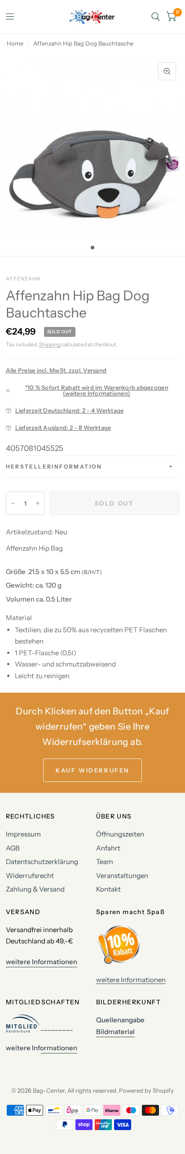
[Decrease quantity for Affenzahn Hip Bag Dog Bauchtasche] (13, 503)
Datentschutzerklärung (42, 861)
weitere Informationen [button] (41, 961)
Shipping (50, 344)
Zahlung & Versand (35, 889)
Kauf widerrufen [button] (92, 770)
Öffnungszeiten (120, 834)
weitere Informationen (131, 979)
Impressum (23, 834)
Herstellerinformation (54, 466)
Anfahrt (108, 848)
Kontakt (108, 889)
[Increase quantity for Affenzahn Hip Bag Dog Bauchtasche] (37, 503)
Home (15, 43)
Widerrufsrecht (30, 875)
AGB (13, 848)
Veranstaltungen (122, 875)
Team (104, 861)
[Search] (155, 16)
